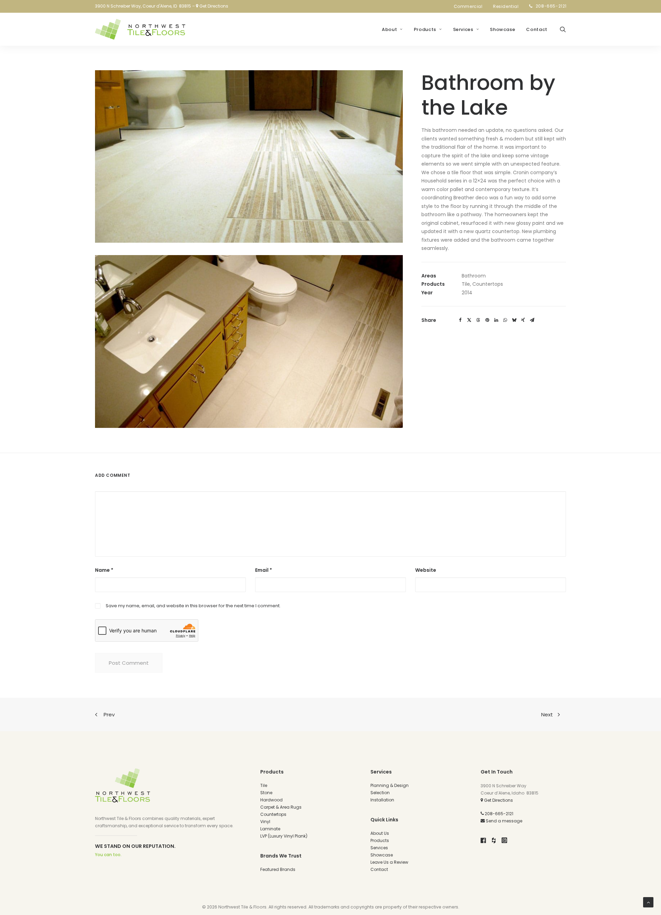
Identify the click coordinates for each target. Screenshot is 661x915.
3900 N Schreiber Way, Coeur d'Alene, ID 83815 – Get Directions (161, 6)
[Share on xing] (523, 320)
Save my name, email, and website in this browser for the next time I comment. (193, 605)
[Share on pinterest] (487, 320)
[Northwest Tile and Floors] (140, 29)
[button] (563, 29)
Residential (506, 6)
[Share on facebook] (460, 320)
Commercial (468, 6)
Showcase (502, 29)
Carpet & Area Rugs (281, 807)
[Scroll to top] (648, 901)
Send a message (503, 821)
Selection (380, 793)
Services (463, 29)
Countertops (273, 814)
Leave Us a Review (389, 862)
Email (263, 570)
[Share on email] (532, 320)
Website (425, 570)
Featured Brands (277, 869)
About (389, 29)
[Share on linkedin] (496, 320)
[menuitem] (470, 6)
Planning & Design (389, 785)
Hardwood (271, 800)
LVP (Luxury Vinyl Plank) (283, 836)
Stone (266, 793)
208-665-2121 (551, 6)
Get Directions (498, 800)
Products (425, 29)
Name (104, 570)
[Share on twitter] (469, 320)
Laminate (270, 829)
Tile (263, 785)
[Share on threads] (478, 320)
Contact (536, 29)
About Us (379, 833)
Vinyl (265, 821)
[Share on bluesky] (514, 320)
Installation (382, 800)
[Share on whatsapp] (505, 320)
